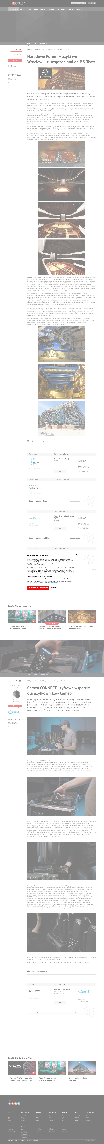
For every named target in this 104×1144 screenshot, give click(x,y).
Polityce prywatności (53, 582)
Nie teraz (53, 587)
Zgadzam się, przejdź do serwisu (38, 587)
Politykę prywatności (53, 563)
